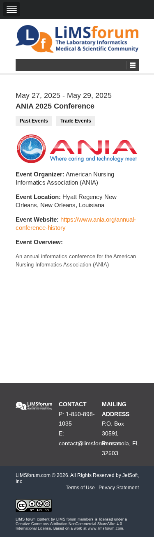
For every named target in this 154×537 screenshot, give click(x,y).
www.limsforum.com (105, 528)
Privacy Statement (119, 488)
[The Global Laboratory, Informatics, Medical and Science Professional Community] (77, 39)
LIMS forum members (75, 519)
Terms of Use (80, 488)
